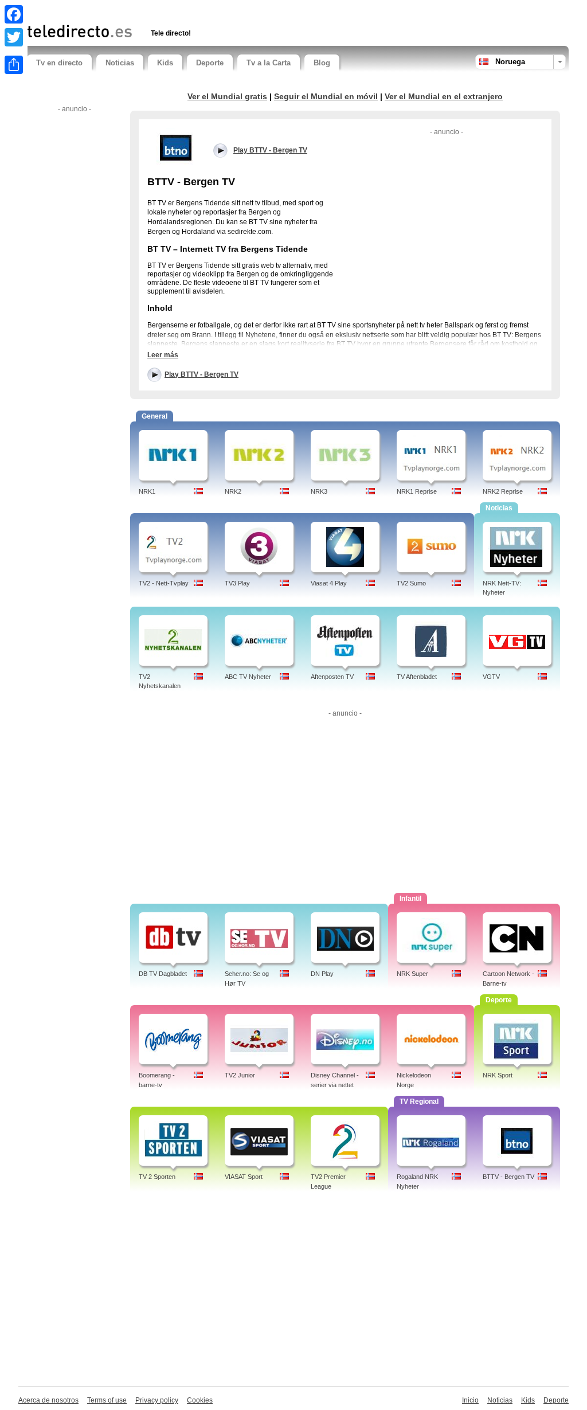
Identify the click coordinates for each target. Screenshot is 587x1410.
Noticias (119, 62)
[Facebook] (13, 14)
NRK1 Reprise (417, 491)
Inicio (470, 1400)
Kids (165, 62)
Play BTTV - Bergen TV (201, 374)
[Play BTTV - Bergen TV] (176, 147)
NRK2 (233, 491)
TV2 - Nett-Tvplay (164, 583)
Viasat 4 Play (329, 583)
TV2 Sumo (411, 583)
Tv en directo (59, 62)
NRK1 (147, 491)
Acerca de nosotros (48, 1400)
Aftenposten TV (332, 676)
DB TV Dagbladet (163, 973)
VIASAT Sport (244, 1176)
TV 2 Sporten (157, 1176)
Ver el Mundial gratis (227, 96)
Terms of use (107, 1400)
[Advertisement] (161, 10)
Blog (322, 62)
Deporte (210, 62)
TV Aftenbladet (417, 676)
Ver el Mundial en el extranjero (444, 96)
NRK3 (319, 491)
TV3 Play (237, 583)
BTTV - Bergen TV (508, 1176)
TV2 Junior (240, 1075)
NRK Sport (497, 1075)
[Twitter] (13, 37)
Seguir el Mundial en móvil (326, 96)
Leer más (162, 355)
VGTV (491, 676)
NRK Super (412, 973)
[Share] (13, 64)
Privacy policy (156, 1400)
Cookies (200, 1400)
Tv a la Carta (268, 62)
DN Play (322, 973)
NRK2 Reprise (503, 491)
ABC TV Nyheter (248, 676)
